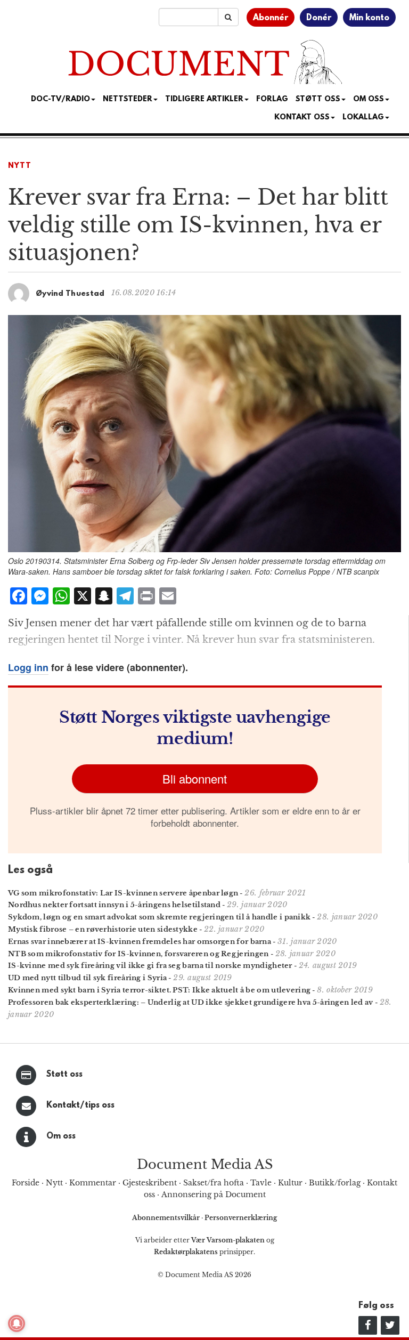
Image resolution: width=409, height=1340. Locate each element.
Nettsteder (127, 99)
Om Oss (368, 99)
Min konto (369, 18)
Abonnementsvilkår (166, 1218)
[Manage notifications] (16, 1323)
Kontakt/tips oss (80, 1105)
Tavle (261, 1183)
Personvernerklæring (240, 1218)
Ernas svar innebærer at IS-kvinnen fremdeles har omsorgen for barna (139, 941)
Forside (25, 1183)
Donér (318, 18)
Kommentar (92, 1183)
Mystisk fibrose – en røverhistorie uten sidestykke (103, 929)
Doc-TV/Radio (60, 99)
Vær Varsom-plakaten (228, 1240)
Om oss (61, 1136)
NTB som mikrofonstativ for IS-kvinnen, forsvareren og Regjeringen (138, 953)
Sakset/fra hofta (213, 1183)
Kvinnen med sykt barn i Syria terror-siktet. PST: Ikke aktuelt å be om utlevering (159, 990)
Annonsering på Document (213, 1194)
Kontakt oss (302, 117)
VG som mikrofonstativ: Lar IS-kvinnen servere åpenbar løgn (123, 893)
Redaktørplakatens (186, 1252)
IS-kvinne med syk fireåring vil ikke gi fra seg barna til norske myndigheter (150, 965)
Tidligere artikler (204, 99)
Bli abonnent (194, 778)
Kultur (290, 1183)
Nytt (19, 166)
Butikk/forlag (335, 1183)
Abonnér (270, 18)
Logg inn (28, 667)
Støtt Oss (318, 99)
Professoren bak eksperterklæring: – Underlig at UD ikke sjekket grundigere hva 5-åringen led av (190, 1002)
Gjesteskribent (149, 1183)
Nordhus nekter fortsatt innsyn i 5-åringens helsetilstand (114, 904)
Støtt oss (64, 1074)
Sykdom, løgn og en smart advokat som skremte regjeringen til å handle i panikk (159, 917)
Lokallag (363, 117)
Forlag (272, 99)
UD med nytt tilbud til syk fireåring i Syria (87, 977)
